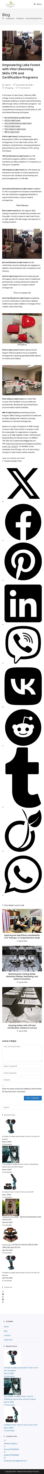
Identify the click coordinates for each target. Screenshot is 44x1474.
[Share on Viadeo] (23, 851)
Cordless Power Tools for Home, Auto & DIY (18, 1192)
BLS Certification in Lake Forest (17, 117)
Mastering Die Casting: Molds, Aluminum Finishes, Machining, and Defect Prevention (22, 976)
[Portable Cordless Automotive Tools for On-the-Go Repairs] (10, 1126)
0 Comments (24, 88)
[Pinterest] (2, 1302)
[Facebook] (3, 1294)
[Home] (3, 18)
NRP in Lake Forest (12, 132)
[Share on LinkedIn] (23, 624)
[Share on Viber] (23, 663)
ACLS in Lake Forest (12, 120)
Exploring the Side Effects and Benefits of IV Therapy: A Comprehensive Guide (22, 936)
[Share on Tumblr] (23, 807)
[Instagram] (2, 1297)
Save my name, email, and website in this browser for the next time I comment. (22, 1090)
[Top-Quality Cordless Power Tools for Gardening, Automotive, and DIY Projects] (10, 1154)
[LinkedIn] (2, 1299)
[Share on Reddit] (23, 746)
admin (8, 85)
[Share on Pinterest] (23, 580)
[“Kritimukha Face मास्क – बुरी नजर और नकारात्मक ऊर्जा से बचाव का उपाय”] (10, 1207)
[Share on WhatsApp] (23, 895)
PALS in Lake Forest (12, 126)
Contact (7, 1335)
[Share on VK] (23, 707)
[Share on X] (23, 502)
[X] (3, 1292)
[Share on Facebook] (23, 540)
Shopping (9, 88)
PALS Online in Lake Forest (15, 129)
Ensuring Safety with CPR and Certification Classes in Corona (22, 1026)
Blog (5, 1331)
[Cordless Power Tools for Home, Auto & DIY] (10, 1182)
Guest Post (8, 1340)
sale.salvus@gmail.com (17, 1461)
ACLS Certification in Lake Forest (18, 123)
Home (6, 1327)
